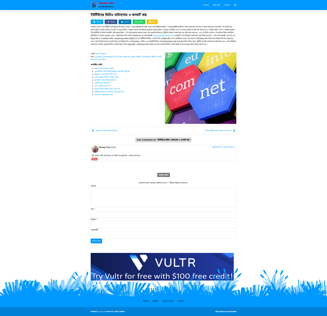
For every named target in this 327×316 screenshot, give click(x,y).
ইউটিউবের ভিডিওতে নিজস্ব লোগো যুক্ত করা (109, 92)
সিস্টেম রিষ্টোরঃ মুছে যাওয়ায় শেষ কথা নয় (218, 130)
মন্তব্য (93, 186)
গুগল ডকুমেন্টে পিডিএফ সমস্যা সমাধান (107, 77)
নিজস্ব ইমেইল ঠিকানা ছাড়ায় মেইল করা (107, 89)
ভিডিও (104, 59)
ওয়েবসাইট (94, 230)
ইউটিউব (153, 57)
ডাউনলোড (94, 59)
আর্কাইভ (155, 301)
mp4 (133, 57)
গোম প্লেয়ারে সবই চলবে (102, 86)
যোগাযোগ (227, 4)
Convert (98, 57)
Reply (94, 159)
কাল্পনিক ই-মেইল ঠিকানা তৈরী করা (105, 80)
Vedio (138, 57)
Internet (126, 57)
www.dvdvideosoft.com (163, 35)
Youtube (146, 57)
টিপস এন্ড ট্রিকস (100, 54)
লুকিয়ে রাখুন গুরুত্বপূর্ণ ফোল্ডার (104, 68)
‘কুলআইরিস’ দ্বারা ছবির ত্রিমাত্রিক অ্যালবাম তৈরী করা (112, 71)
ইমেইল (94, 219)
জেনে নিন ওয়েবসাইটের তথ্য (104, 95)
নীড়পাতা (206, 4)
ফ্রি (99, 59)
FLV (115, 57)
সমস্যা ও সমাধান (167, 301)
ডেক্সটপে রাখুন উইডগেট (102, 83)
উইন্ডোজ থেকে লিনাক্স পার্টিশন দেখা (106, 74)
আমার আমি (216, 4)
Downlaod (107, 57)
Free (120, 57)
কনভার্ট (159, 57)
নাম (93, 209)
